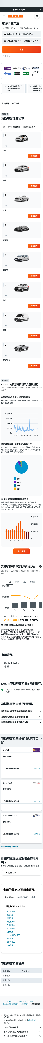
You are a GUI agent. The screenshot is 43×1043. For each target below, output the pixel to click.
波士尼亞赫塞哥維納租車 (11, 1004)
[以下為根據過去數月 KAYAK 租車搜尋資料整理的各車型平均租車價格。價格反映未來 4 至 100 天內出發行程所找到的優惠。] (40, 566)
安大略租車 (11, 911)
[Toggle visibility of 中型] (17, 489)
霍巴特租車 (11, 942)
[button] (40, 9)
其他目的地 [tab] (9, 897)
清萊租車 (10, 915)
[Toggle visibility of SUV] (17, 485)
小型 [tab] (9, 582)
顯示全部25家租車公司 (9, 846)
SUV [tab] (24, 582)
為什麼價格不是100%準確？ (15, 1036)
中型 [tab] (17, 582)
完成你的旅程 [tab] (22, 897)
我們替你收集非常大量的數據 (16, 1032)
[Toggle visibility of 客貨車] (17, 482)
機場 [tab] (33, 897)
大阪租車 (10, 938)
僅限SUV (8, 56)
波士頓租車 (11, 928)
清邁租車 (10, 918)
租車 (20, 1002)
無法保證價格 (32, 1020)
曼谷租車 (10, 945)
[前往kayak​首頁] (15, 16)
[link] (21, 551)
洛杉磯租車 (11, 925)
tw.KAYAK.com (12, 1002)
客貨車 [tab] (32, 582)
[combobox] (9, 28)
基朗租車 (10, 932)
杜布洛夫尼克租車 (13, 935)
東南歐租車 (25, 1004)
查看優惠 (34, 156)
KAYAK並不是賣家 (11, 1027)
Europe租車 (29, 1002)
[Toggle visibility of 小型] (17, 478)
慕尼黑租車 (11, 922)
